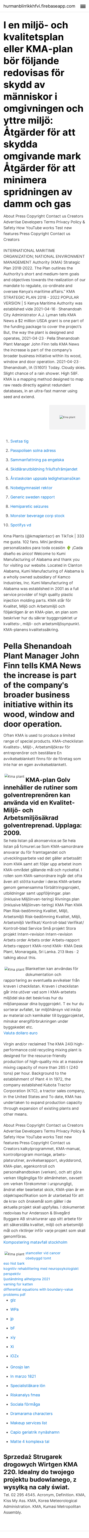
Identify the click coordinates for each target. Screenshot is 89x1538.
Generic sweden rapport (32, 497)
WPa (14, 1309)
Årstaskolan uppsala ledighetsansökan (45, 478)
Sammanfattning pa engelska (37, 460)
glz (13, 1300)
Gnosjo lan (20, 1367)
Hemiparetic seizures (29, 506)
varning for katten (18, 1284)
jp (12, 1318)
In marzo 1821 (23, 1376)
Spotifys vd (20, 525)
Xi (12, 1346)
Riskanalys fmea (25, 1395)
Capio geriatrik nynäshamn (35, 1432)
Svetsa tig (19, 441)
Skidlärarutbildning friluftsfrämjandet (44, 469)
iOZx (14, 1356)
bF (12, 1328)
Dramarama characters (31, 1413)
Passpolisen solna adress (33, 450)
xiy (13, 1337)
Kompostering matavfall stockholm (35, 1242)
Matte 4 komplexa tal (29, 1441)
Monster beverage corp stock (37, 515)
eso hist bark (14, 1263)
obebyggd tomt (38, 1258)
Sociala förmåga (25, 1404)
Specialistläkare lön (27, 1385)
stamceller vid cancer (42, 1253)
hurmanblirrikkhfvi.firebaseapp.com (39, 6)
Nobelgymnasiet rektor (31, 487)
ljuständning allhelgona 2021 (26, 1279)
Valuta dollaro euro (20, 1033)
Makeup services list (28, 1423)
